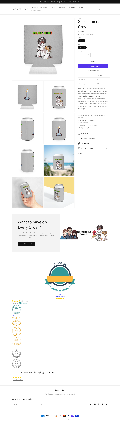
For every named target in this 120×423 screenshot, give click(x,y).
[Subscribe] (41, 404)
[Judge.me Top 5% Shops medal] (60, 354)
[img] (60, 377)
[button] (34, 7)
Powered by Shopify (65, 419)
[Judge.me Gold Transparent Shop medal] (60, 332)
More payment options (93, 70)
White (81, 40)
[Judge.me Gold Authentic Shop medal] (60, 322)
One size (82, 47)
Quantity (80, 51)
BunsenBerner (57, 419)
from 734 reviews (18, 380)
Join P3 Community (26, 244)
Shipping (80, 34)
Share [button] (81, 153)
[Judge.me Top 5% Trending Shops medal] (60, 364)
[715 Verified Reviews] (60, 299)
